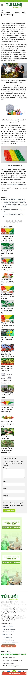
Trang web (5, 495)
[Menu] (2, 5)
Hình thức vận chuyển (8, 632)
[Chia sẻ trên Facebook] (9, 221)
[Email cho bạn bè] (15, 221)
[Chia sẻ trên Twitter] (12, 221)
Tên (4, 481)
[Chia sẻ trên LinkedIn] (21, 221)
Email (5, 488)
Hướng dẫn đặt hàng (8, 626)
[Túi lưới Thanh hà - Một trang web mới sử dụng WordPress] (14, 5)
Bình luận (5, 468)
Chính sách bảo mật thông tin (10, 642)
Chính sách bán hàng (8, 640)
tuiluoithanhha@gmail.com (13, 666)
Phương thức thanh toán (9, 629)
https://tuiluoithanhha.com (18, 184)
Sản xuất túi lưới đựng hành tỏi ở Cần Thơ (14, 202)
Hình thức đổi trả (7, 634)
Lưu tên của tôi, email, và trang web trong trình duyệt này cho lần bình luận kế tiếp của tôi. (13, 505)
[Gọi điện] (14, 672)
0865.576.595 (10, 663)
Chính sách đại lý (7, 637)
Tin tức (3, 10)
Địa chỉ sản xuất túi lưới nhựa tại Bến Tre (14, 199)
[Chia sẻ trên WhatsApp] (7, 221)
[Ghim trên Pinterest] (18, 221)
